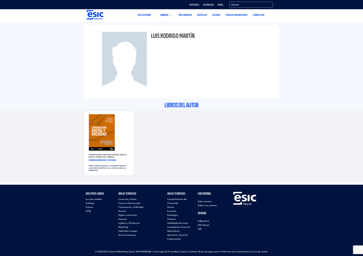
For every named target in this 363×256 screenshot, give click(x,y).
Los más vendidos (94, 199)
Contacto (193, 252)
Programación (174, 239)
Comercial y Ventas (127, 199)
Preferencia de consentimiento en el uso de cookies (244, 252)
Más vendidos (185, 15)
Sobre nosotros (205, 202)
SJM (199, 229)
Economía (171, 211)
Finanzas (171, 219)
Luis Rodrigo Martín (117, 166)
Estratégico (172, 215)
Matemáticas (173, 231)
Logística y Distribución (129, 223)
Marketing (123, 227)
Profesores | (194, 4)
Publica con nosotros (236, 15)
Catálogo (164, 14)
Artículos (202, 15)
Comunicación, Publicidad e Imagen (104, 155)
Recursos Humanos (127, 235)
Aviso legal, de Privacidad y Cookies (170, 252)
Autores (216, 15)
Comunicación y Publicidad (130, 207)
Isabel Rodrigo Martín (98, 166)
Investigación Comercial (178, 227)
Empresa (110, 157)
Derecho (122, 211)
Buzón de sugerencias (209, 252)
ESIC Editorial (144, 15)
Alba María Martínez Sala (99, 168)
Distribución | (208, 4)
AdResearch (203, 221)
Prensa (220, 4)
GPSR (88, 211)
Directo (170, 207)
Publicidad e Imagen (127, 231)
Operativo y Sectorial (177, 235)
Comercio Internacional (129, 203)
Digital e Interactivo (127, 215)
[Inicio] (95, 15)
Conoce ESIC (259, 15)
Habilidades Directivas (177, 223)
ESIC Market (203, 225)
